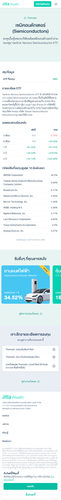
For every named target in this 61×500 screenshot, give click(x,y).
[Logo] (10, 4)
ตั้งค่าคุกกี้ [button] (30, 494)
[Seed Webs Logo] (30, 397)
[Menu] (56, 4)
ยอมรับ (30, 486)
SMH (55, 79)
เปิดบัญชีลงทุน (43, 4)
